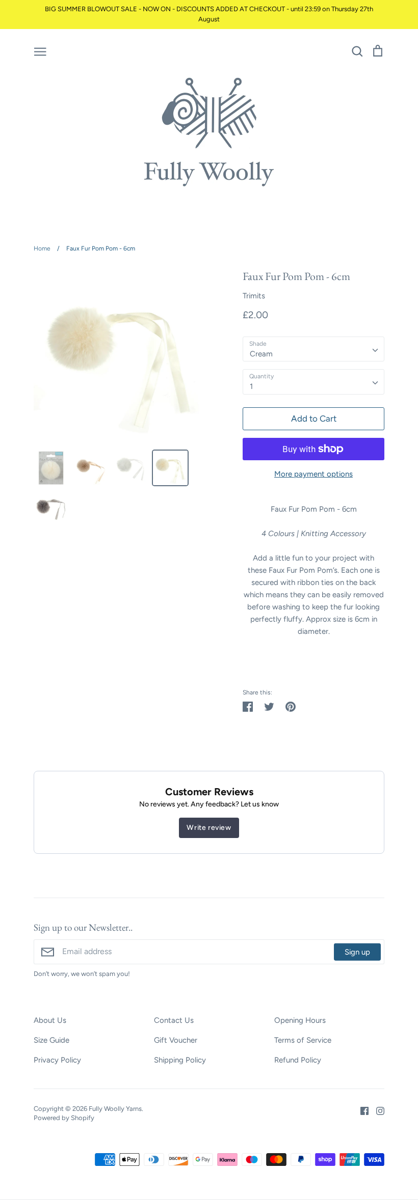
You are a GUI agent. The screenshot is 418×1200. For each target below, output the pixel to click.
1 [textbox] (251, 386)
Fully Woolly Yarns (115, 1108)
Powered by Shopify (64, 1118)
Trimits (254, 295)
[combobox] (313, 349)
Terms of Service (302, 1040)
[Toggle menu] (40, 51)
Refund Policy (297, 1060)
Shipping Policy (180, 1060)
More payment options (313, 474)
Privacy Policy (57, 1060)
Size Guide (51, 1040)
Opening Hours (300, 1020)
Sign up (357, 951)
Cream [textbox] (261, 353)
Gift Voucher (175, 1040)
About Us (50, 1020)
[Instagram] (376, 1110)
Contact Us (174, 1020)
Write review (209, 827)
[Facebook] (361, 1110)
